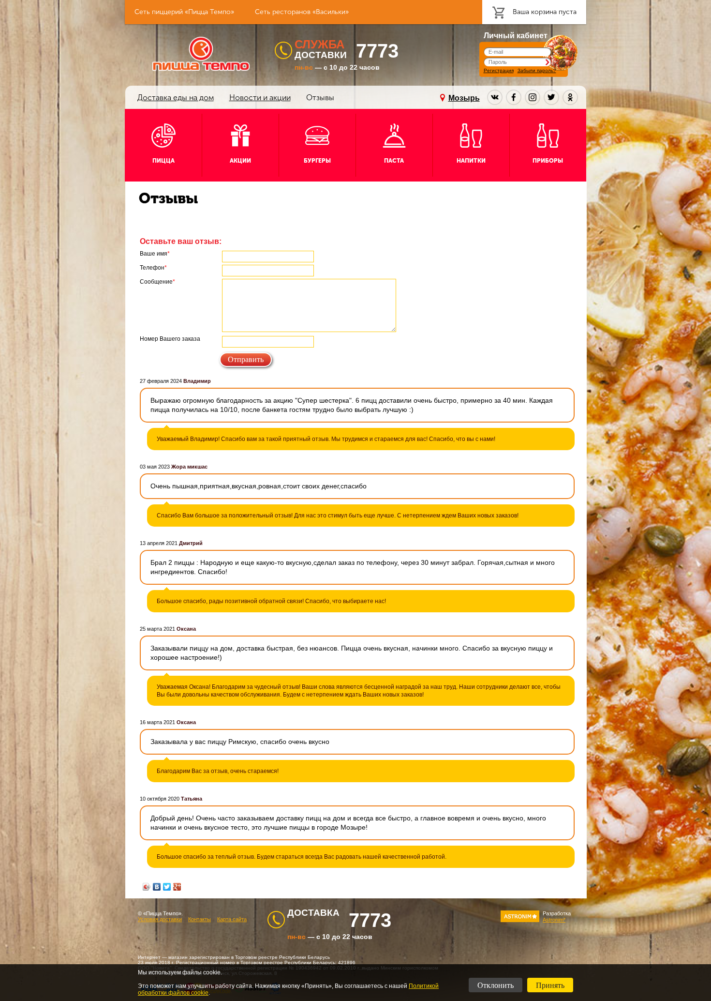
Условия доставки (160, 919)
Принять (550, 985)
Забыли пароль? (537, 70)
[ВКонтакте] (157, 886)
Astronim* (554, 920)
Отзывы (320, 97)
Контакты (199, 919)
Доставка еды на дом (175, 97)
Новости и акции (260, 97)
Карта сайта (232, 919)
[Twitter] (167, 886)
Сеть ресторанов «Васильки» (302, 12)
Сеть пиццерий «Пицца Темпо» (184, 12)
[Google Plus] (177, 886)
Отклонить (495, 985)
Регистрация (499, 70)
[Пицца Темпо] (201, 53)
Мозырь (464, 98)
